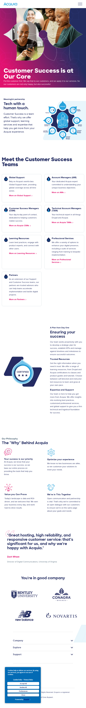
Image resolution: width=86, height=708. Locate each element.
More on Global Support (20, 195)
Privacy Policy (28, 680)
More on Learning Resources (22, 253)
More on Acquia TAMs (62, 222)
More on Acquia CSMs (19, 225)
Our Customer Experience (15, 136)
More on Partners (17, 299)
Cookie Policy (17, 680)
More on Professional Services (61, 261)
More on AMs (58, 192)
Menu (80, 4)
